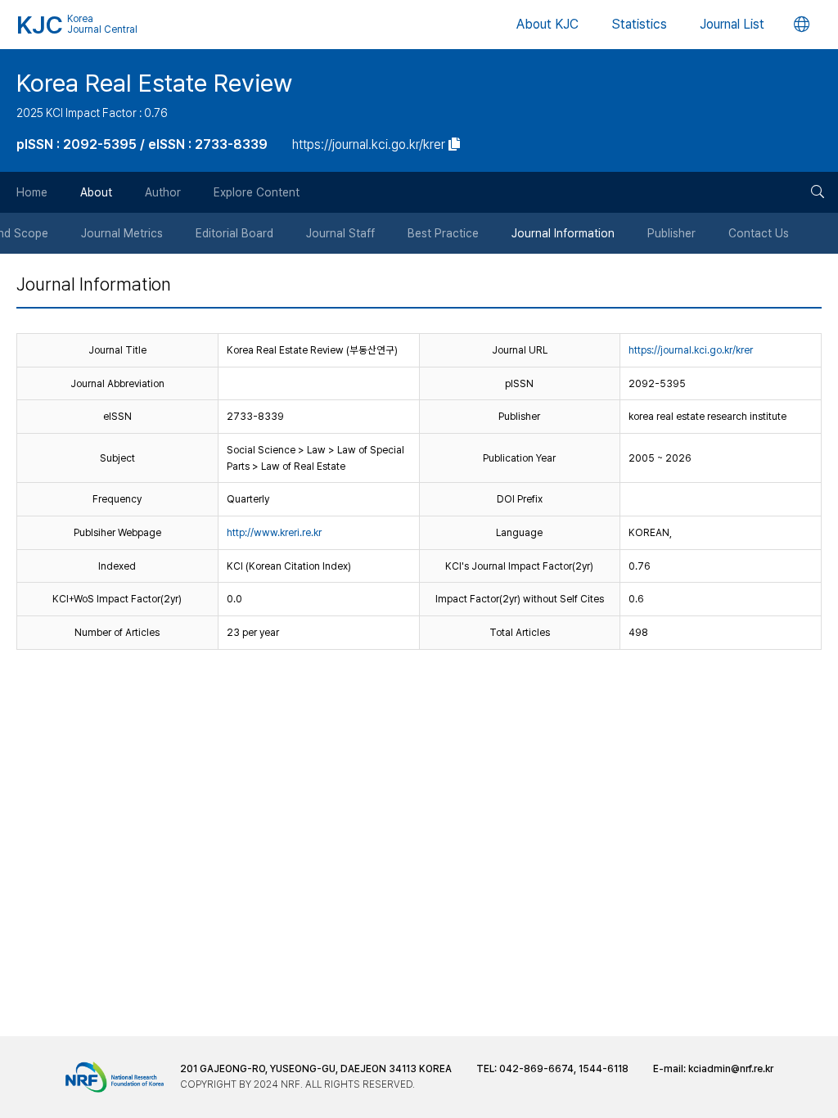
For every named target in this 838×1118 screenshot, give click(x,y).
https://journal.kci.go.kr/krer (690, 350)
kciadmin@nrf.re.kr (730, 1069)
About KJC (547, 24)
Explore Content (257, 192)
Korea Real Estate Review (154, 82)
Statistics (639, 24)
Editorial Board (234, 233)
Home (31, 192)
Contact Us (758, 233)
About (96, 192)
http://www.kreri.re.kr (274, 532)
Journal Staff (340, 233)
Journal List (732, 24)
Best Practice (443, 233)
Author (163, 192)
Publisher (671, 233)
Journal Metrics (122, 233)
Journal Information (563, 233)
